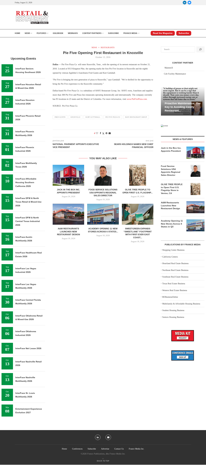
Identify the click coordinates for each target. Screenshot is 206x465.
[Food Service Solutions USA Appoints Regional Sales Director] (103, 175)
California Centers (170, 257)
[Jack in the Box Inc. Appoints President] (68, 175)
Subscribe (113, 33)
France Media (130, 33)
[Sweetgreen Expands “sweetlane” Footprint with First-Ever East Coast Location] (137, 214)
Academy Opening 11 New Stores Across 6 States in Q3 (172, 224)
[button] (163, 100)
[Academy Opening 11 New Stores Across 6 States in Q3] (103, 214)
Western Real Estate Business (174, 290)
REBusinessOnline (170, 297)
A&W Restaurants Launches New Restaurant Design (68, 231)
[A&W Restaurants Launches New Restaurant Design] (68, 214)
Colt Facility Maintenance (175, 74)
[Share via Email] (110, 133)
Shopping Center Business (173, 250)
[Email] (189, 2)
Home (17, 33)
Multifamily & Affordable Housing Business (181, 304)
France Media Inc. (136, 449)
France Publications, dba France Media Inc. (106, 454)
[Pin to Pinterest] (106, 133)
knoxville (75, 117)
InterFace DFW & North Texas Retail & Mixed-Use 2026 (28, 202)
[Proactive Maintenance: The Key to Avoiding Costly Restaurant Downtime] (182, 101)
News (27, 33)
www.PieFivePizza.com (137, 99)
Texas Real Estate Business (173, 283)
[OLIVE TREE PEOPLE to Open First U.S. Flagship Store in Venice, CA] (137, 175)
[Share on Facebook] (100, 133)
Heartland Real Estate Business (175, 263)
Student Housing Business (173, 310)
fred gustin (60, 117)
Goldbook (58, 33)
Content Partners (91, 33)
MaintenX (169, 68)
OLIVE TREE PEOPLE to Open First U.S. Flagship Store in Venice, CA (171, 188)
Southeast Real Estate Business (175, 277)
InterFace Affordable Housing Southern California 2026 (25, 182)
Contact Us (119, 449)
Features (41, 33)
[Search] (200, 49)
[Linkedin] (184, 2)
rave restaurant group (136, 117)
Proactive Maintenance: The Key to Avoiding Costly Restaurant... (183, 107)
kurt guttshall (93, 117)
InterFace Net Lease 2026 (28, 348)
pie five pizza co (112, 117)
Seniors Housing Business (173, 317)
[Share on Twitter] (103, 133)
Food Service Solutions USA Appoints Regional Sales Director (103, 192)
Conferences (77, 449)
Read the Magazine (163, 33)
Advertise (105, 449)
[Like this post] (97, 133)
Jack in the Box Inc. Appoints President (171, 149)
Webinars (73, 33)
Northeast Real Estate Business (175, 270)
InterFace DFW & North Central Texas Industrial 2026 (27, 221)
